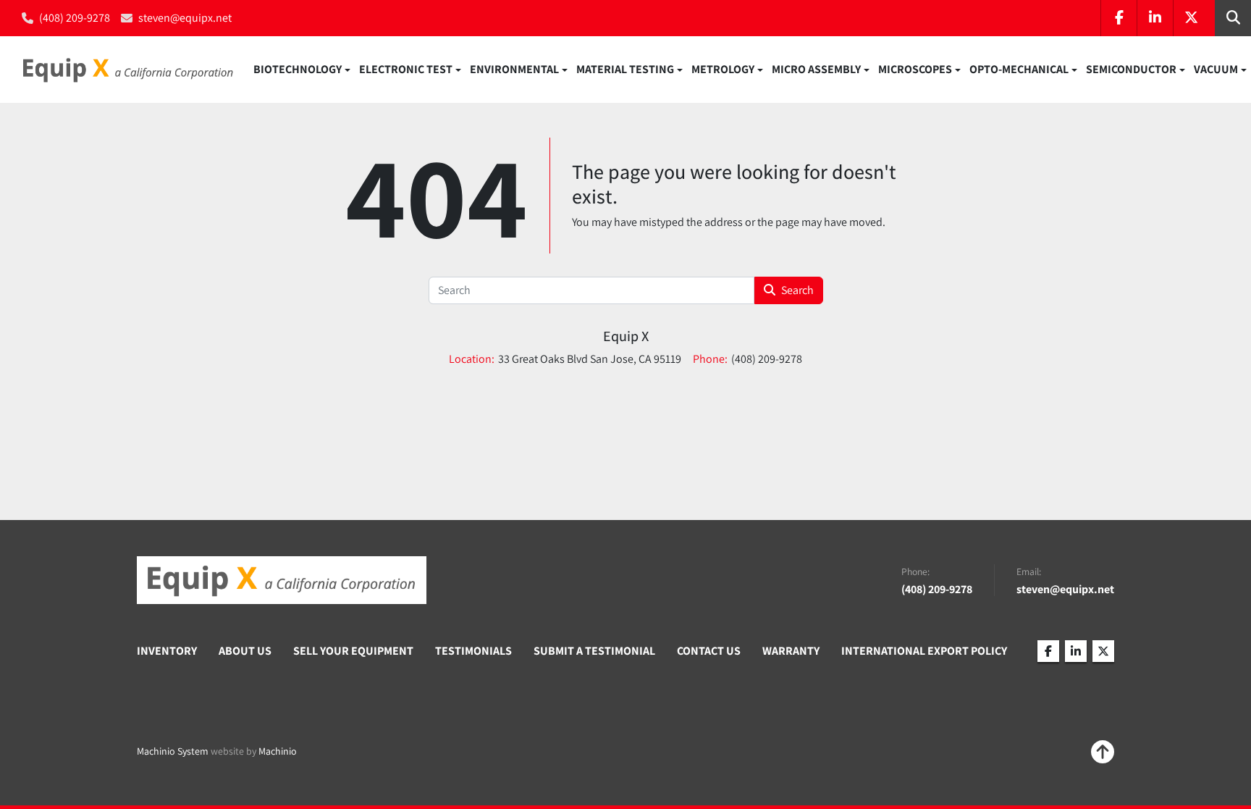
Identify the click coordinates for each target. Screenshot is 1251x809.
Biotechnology (297, 69)
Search (797, 290)
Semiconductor (1131, 69)
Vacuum (1216, 69)
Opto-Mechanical (1019, 69)
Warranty (791, 650)
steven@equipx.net (185, 17)
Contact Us (709, 650)
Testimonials (473, 650)
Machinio (277, 751)
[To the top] (1102, 751)
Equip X (626, 336)
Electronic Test (405, 69)
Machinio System (172, 751)
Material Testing (625, 69)
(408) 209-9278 (74, 17)
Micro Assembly (816, 69)
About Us (245, 650)
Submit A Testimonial (594, 650)
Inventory (167, 650)
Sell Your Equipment (353, 650)
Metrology (722, 69)
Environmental (514, 69)
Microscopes (915, 69)
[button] (301, 69)
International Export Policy (924, 650)
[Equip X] (281, 580)
